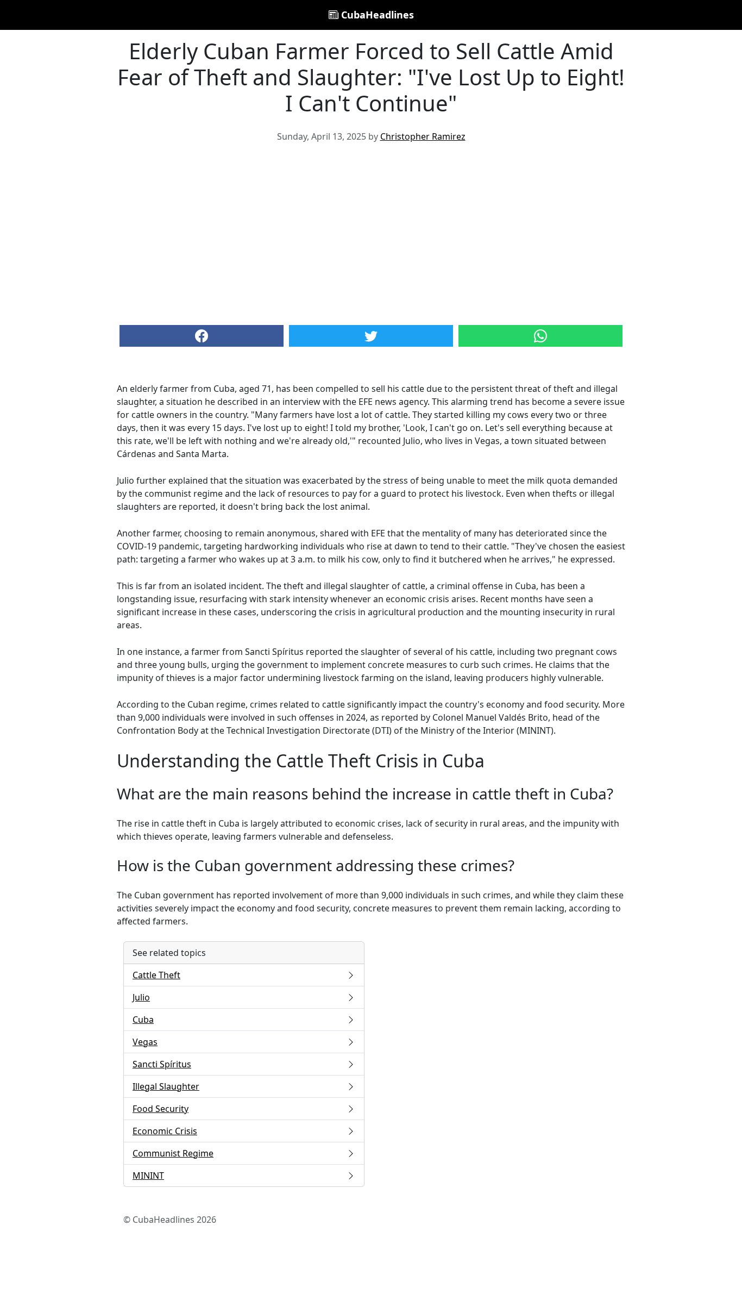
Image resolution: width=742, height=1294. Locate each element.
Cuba (143, 1020)
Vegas (145, 1042)
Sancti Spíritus (162, 1064)
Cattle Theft (156, 975)
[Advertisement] (371, 233)
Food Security (160, 1109)
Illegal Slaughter (166, 1086)
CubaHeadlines (376, 14)
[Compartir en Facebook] (202, 336)
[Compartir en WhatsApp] (540, 336)
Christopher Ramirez (423, 136)
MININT (148, 1176)
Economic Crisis (165, 1131)
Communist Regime (173, 1153)
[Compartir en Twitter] (371, 336)
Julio (141, 997)
